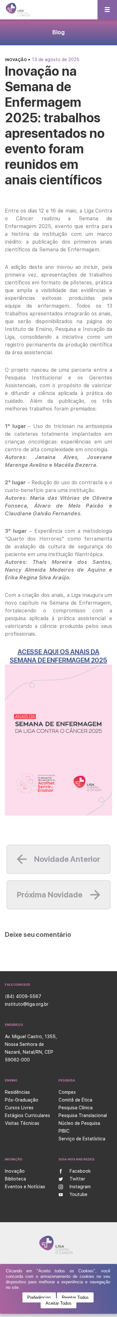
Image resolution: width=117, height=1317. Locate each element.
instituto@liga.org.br (26, 1004)
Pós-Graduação (21, 1100)
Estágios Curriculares (27, 1115)
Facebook (80, 1171)
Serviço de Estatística (81, 1138)
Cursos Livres (19, 1107)
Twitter (77, 1178)
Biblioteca (15, 1178)
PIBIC (64, 1131)
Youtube (78, 1194)
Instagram (80, 1186)
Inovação (16, 60)
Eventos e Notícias (25, 1186)
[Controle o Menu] (107, 9)
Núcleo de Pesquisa (79, 1123)
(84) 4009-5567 (23, 996)
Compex (67, 1092)
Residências (17, 1092)
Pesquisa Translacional (82, 1115)
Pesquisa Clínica (75, 1107)
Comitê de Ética (75, 1100)
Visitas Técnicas (22, 1123)
